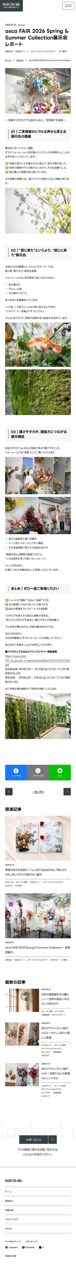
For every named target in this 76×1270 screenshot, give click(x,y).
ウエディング (47, 1045)
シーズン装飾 (22, 882)
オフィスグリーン (59, 1015)
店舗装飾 (46, 1015)
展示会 (10, 51)
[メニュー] (68, 5)
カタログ (10, 885)
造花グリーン (23, 51)
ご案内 (64, 51)
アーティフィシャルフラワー (44, 51)
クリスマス (10, 882)
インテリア (60, 1011)
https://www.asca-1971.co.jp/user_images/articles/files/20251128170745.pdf (37, 660)
